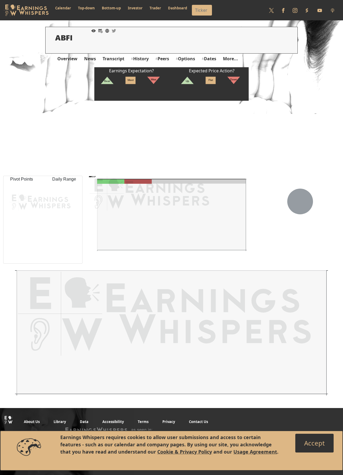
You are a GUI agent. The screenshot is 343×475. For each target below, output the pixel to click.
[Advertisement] (171, 138)
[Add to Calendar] (99, 30)
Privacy (168, 421)
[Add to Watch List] (92, 30)
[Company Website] (106, 30)
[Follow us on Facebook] (283, 10)
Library (60, 421)
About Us (32, 421)
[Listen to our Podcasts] (332, 10)
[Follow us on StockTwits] (306, 10)
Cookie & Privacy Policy (184, 451)
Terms (143, 421)
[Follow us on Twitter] (271, 10)
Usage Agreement (255, 451)
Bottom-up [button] (111, 8)
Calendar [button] (63, 8)
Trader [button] (155, 8)
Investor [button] (135, 8)
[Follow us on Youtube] (319, 10)
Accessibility (113, 421)
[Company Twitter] (112, 30)
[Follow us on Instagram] (295, 10)
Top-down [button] (86, 8)
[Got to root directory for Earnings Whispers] (26, 10)
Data (84, 421)
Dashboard (177, 8)
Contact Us (198, 421)
